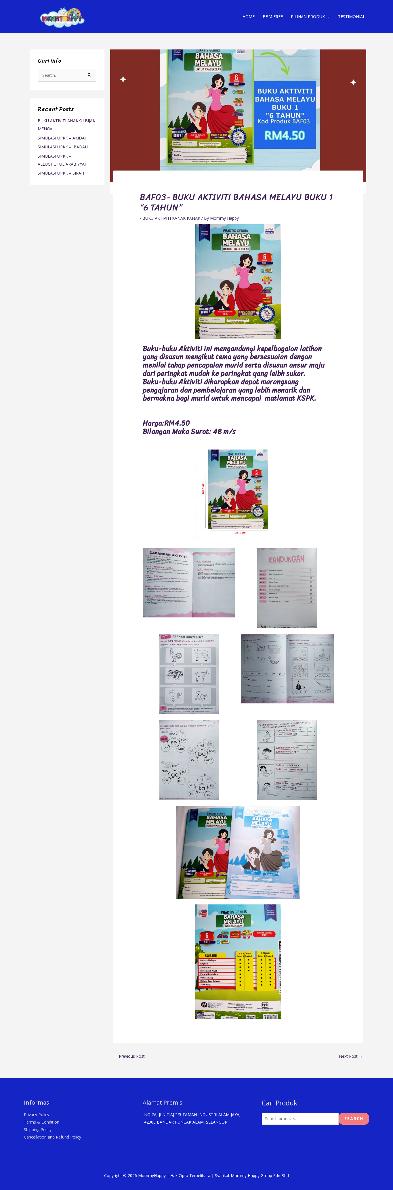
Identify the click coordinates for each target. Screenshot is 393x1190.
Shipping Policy (37, 1129)
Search (353, 1118)
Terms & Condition (41, 1122)
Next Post (351, 1056)
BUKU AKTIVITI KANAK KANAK (171, 218)
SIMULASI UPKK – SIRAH (61, 173)
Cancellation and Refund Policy (52, 1137)
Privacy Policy (36, 1114)
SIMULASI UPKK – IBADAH (63, 147)
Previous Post (129, 1056)
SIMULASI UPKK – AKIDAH (62, 138)
